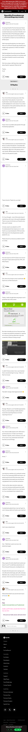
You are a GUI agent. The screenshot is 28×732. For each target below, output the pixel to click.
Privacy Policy (5, 722)
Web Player (6, 679)
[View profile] (3, 23)
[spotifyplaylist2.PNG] (14, 347)
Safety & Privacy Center (11, 720)
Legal (4, 720)
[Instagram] (5, 709)
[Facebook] (14, 709)
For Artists (6, 657)
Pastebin (5, 595)
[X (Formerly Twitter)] (9, 709)
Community (8, 11)
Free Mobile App (7, 682)
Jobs (4, 647)
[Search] (19, 11)
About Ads (5, 724)
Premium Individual (8, 692)
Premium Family (7, 698)
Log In (22, 11)
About (5, 644)
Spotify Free (6, 704)
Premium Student (7, 701)
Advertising (6, 663)
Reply (21, 77)
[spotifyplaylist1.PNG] (14, 314)
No (11, 729)
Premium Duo (6, 695)
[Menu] (25, 11)
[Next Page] (17, 89)
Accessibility (11, 724)
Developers (6, 660)
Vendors (5, 669)
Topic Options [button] (13, 81)
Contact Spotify (7, 685)
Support (5, 676)
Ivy (21, 229)
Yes (17, 729)
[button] (25, 23)
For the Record (7, 650)
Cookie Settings (12, 722)
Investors (5, 666)
